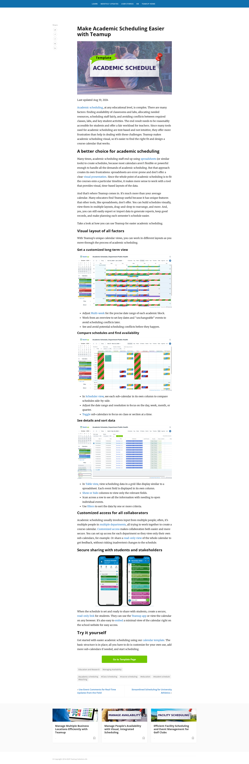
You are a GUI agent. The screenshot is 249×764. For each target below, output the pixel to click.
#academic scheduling (88, 676)
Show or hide (90, 492)
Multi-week (98, 313)
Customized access (108, 529)
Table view (92, 484)
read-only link (85, 615)
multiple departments (113, 524)
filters (90, 506)
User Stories (127, 4)
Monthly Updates (109, 4)
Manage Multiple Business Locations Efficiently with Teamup (72, 729)
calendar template (153, 640)
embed (119, 620)
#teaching (82, 679)
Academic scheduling (90, 107)
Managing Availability (112, 669)
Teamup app (139, 615)
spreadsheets (148, 158)
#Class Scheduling (109, 676)
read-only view (133, 538)
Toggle (86, 414)
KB (137, 4)
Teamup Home (148, 4)
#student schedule (161, 676)
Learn (95, 4)
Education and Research (89, 669)
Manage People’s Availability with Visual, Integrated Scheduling (122, 729)
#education (145, 676)
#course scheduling (128, 676)
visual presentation (95, 176)
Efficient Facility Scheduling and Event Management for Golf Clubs (171, 729)
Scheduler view (95, 396)
